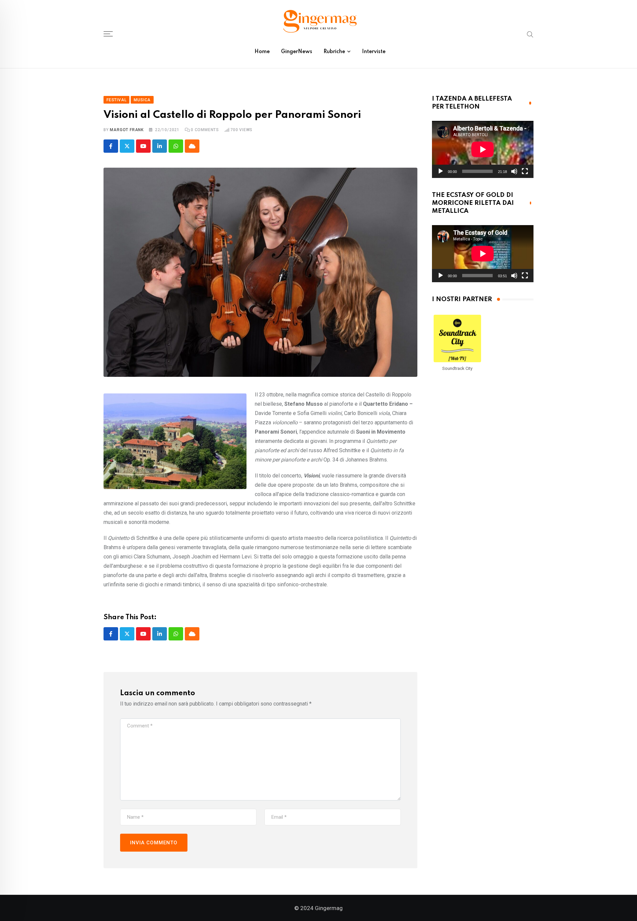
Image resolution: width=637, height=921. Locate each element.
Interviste (374, 51)
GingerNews (296, 51)
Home (262, 51)
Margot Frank (127, 129)
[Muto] (514, 171)
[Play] (440, 171)
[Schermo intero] (525, 171)
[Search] (530, 34)
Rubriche (334, 51)
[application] (482, 149)
